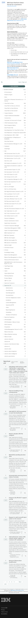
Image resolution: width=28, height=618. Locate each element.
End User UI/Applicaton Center (14, 556)
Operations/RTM (15, 387)
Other (13, 471)
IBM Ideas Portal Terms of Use (17, 590)
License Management (13, 407)
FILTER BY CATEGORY (8, 89)
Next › (20, 581)
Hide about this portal (11, 6)
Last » (5, 584)
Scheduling (14, 577)
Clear (24, 89)
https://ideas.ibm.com (18, 20)
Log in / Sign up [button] (22, 82)
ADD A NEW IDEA (14, 86)
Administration (15, 451)
